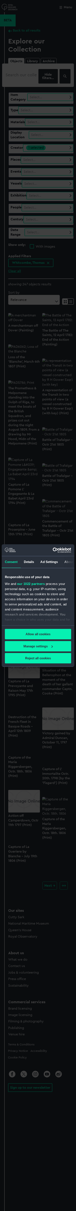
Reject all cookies (38, 658)
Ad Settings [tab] (49, 562)
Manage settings (35, 646)
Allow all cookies (38, 634)
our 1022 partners (31, 584)
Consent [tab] (11, 562)
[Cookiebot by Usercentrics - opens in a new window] (53, 550)
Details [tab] (29, 562)
